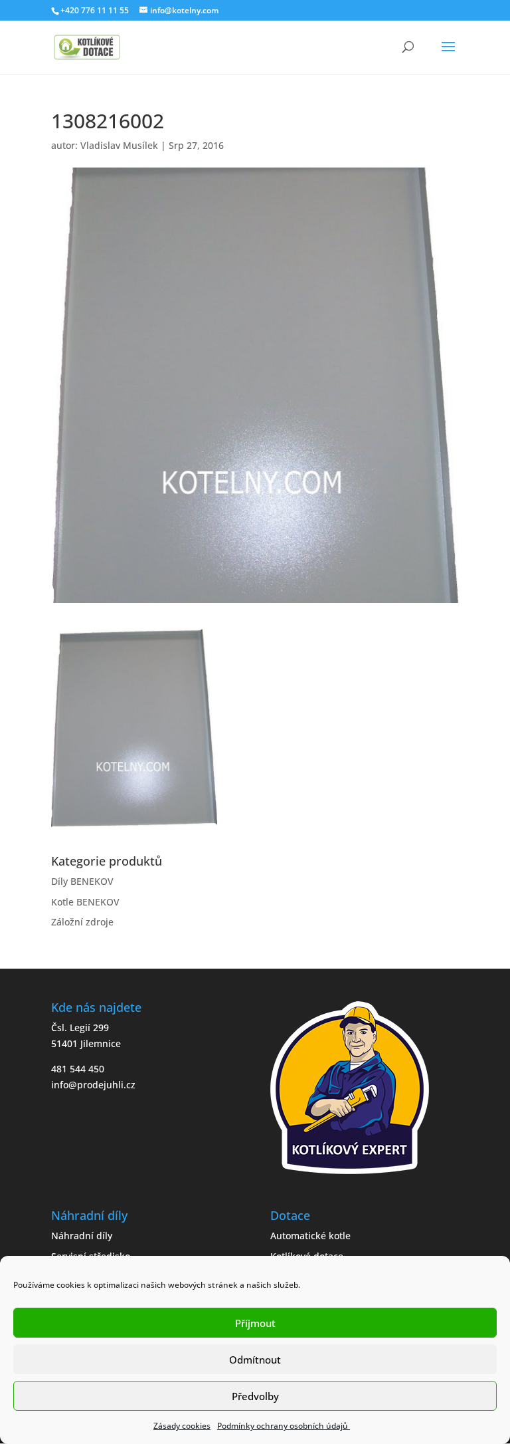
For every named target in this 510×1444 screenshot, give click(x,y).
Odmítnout (255, 1359)
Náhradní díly (81, 1235)
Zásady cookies (182, 1425)
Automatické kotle (310, 1235)
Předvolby (255, 1396)
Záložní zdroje (82, 921)
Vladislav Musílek (119, 145)
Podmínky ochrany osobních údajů (283, 1425)
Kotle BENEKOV (85, 902)
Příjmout (255, 1323)
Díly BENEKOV (82, 881)
